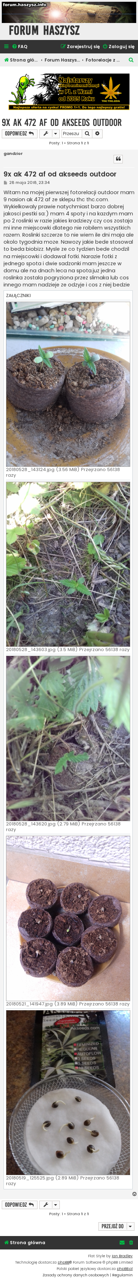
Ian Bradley (122, 1256)
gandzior (13, 153)
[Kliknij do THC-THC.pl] (69, 92)
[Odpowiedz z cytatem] (118, 159)
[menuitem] (19, 47)
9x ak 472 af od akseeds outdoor (62, 122)
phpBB (63, 1262)
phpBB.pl (125, 1268)
